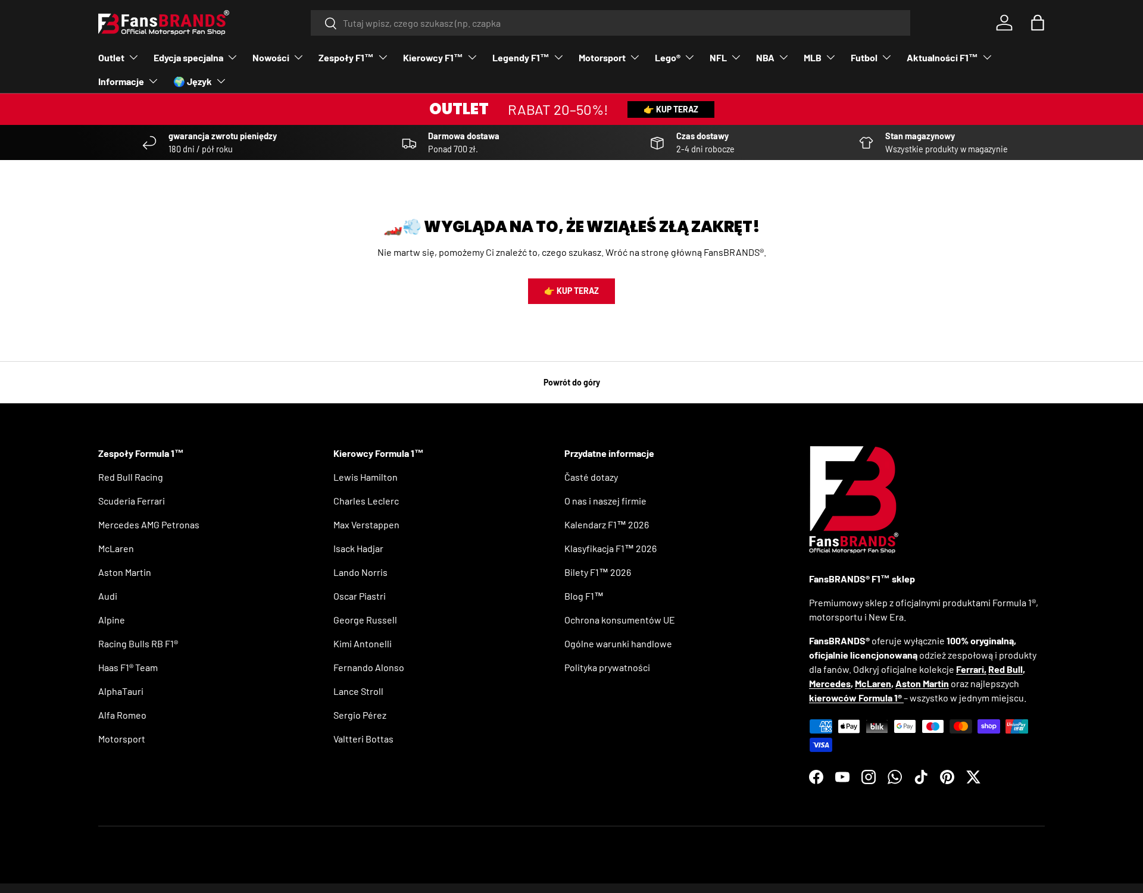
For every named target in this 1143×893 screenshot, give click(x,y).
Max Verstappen (366, 524)
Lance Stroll (358, 691)
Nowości (270, 57)
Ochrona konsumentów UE (619, 619)
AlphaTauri (120, 691)
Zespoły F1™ (346, 57)
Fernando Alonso (368, 667)
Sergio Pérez (359, 714)
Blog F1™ (584, 595)
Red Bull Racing (130, 476)
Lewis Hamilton (365, 476)
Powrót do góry (572, 382)
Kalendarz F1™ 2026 (606, 524)
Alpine (111, 619)
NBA (765, 57)
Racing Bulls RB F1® (138, 643)
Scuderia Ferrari (131, 500)
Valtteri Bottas (363, 738)
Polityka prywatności (607, 667)
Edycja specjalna (188, 57)
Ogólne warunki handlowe (618, 643)
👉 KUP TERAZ (671, 109)
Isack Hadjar (358, 548)
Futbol (864, 57)
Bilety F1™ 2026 (597, 572)
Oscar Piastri (359, 595)
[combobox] (610, 23)
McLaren (116, 548)
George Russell (365, 619)
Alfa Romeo (122, 714)
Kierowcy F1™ (433, 57)
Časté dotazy (591, 476)
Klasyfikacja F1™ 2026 (610, 548)
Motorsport (602, 57)
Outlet (111, 57)
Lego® (667, 57)
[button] (1038, 23)
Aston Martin (124, 572)
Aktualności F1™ (942, 57)
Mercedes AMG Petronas (148, 524)
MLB (813, 57)
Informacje (121, 81)
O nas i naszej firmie (605, 500)
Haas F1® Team (128, 667)
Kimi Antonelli (362, 643)
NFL (718, 57)
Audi (107, 595)
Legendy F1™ (520, 57)
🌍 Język (192, 81)
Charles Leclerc (366, 500)
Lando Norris (360, 572)
